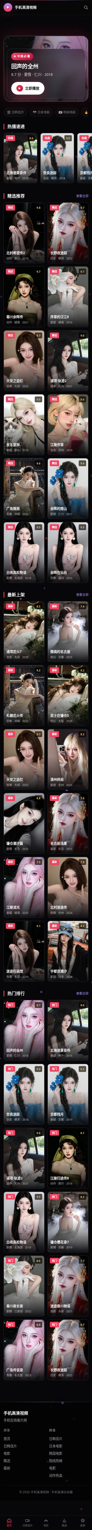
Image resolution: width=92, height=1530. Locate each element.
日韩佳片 (15, 112)
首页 (7, 1438)
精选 (7, 1460)
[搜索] (85, 7)
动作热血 (55, 1475)
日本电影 (41, 112)
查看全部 (82, 196)
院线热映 (55, 1460)
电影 (7, 1453)
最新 (7, 1468)
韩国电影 (67, 112)
